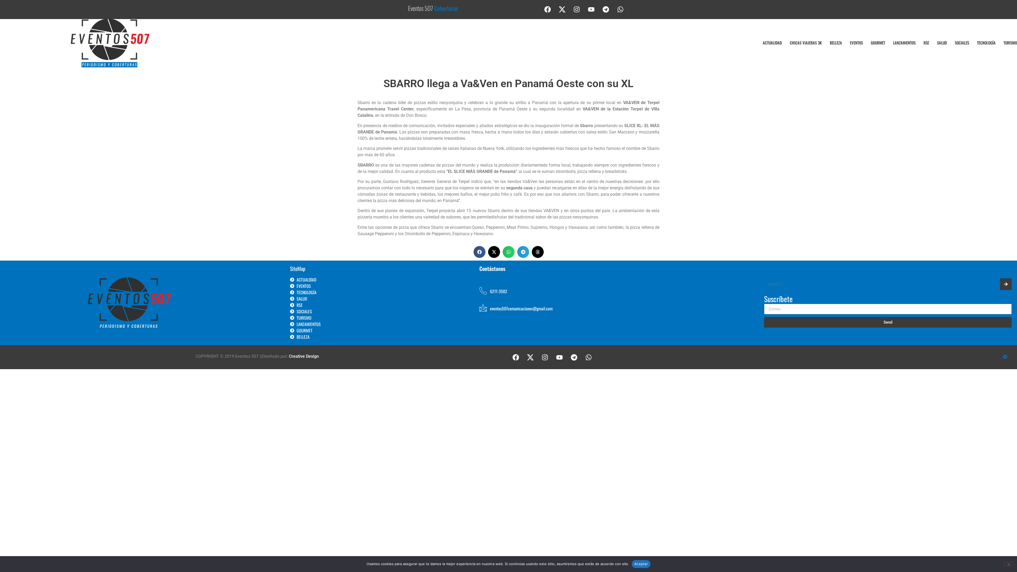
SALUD (942, 43)
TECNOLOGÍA (986, 43)
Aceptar (641, 564)
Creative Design (304, 356)
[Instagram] (576, 9)
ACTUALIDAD (772, 43)
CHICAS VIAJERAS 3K (806, 43)
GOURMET (878, 43)
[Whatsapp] (620, 9)
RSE (926, 43)
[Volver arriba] (1005, 357)
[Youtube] (591, 9)
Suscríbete (778, 299)
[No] (1008, 563)
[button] (479, 252)
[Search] (1006, 284)
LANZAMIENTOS (904, 43)
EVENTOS (856, 43)
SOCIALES (962, 43)
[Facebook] (547, 9)
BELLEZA (836, 43)
